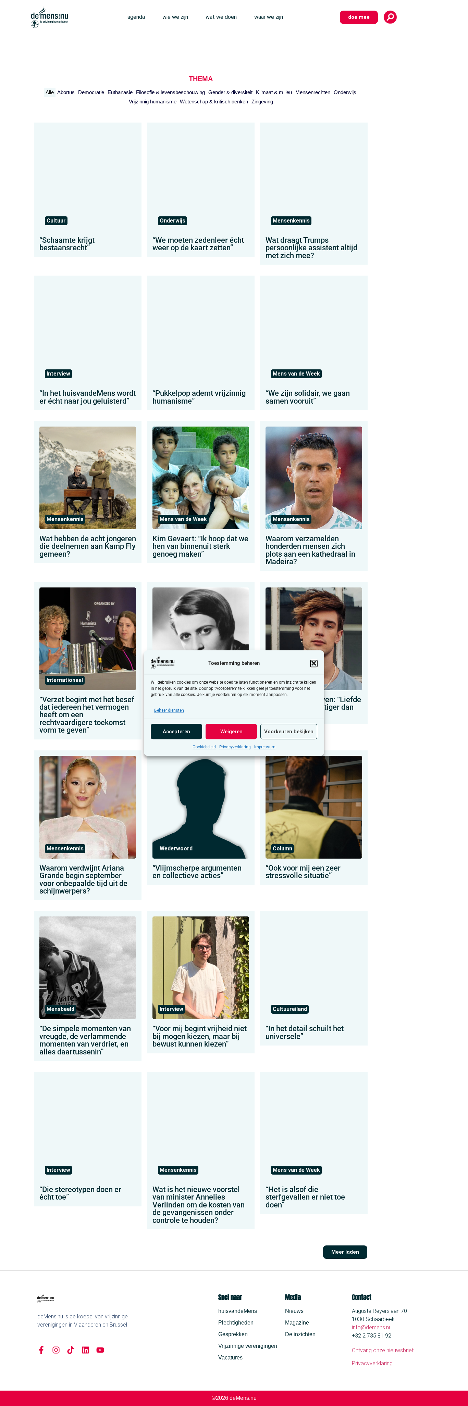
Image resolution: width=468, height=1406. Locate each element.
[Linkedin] (85, 1350)
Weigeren (231, 732)
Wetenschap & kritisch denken (214, 101)
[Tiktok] (71, 1350)
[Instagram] (56, 1350)
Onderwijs (345, 92)
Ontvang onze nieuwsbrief (383, 1350)
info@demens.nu (372, 1327)
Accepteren (176, 732)
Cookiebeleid (204, 747)
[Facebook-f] (41, 1350)
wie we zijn (175, 17)
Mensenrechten (312, 92)
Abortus (66, 92)
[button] (313, 663)
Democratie (91, 92)
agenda (136, 17)
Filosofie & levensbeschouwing (170, 92)
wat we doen (221, 17)
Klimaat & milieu (274, 92)
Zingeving (262, 101)
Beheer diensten (169, 710)
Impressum (264, 747)
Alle (50, 92)
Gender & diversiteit (230, 92)
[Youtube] (100, 1350)
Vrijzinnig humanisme (152, 101)
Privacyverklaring (235, 747)
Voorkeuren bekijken (288, 732)
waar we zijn (268, 17)
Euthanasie (120, 92)
